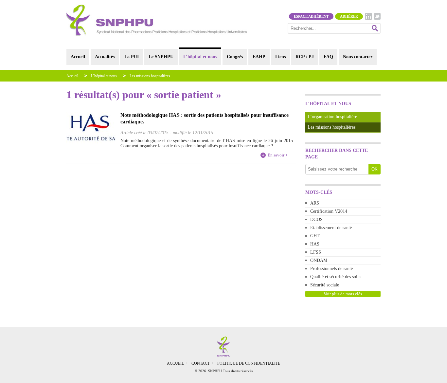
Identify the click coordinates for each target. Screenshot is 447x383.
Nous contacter (357, 56)
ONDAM (318, 260)
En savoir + (278, 155)
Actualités (105, 56)
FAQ (328, 56)
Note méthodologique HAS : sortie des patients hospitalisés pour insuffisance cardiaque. (204, 118)
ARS (314, 203)
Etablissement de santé (331, 227)
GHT (315, 235)
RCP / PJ (304, 56)
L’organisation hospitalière (332, 116)
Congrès (235, 56)
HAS (314, 244)
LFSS (315, 252)
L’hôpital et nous (200, 56)
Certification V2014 (328, 211)
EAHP (259, 56)
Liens (280, 56)
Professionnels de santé (331, 268)
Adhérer (349, 16)
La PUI (131, 56)
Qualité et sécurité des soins (335, 276)
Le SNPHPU (161, 56)
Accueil (78, 56)
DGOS (316, 219)
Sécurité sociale (324, 285)
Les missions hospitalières (150, 76)
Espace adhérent (311, 16)
